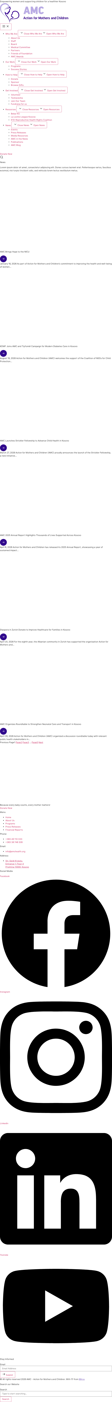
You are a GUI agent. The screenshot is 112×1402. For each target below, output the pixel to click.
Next (41, 742)
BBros (82, 1379)
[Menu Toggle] (5, 27)
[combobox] (56, 1394)
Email (2, 1364)
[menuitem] (3, 149)
